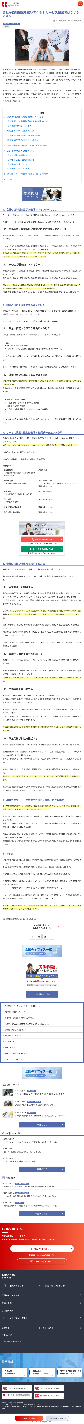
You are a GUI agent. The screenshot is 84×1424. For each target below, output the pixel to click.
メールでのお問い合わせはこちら (42, 994)
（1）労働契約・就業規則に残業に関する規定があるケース (28, 121)
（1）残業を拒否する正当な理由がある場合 (22, 135)
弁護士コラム (48, 1328)
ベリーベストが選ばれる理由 (14, 1318)
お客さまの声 (7, 1334)
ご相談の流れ (8, 1310)
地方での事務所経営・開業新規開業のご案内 (70, 1372)
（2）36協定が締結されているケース (20, 125)
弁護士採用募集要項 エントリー (40, 1372)
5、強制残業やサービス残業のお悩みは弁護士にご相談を (26, 174)
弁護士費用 (7, 1303)
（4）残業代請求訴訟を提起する (18, 168)
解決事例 (5, 1328)
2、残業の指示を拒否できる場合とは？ (19, 131)
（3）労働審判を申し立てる (16, 164)
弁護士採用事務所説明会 (10, 1372)
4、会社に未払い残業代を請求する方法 (19, 150)
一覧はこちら (41, 1124)
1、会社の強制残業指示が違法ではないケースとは (23, 116)
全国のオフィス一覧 (10, 1295)
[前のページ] (32, 936)
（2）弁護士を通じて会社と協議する (19, 159)
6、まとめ (8, 179)
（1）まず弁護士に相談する (16, 155)
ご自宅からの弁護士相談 (11, 1341)
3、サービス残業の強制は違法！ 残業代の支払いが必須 (25, 145)
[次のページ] (51, 936)
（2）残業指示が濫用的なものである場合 (21, 140)
